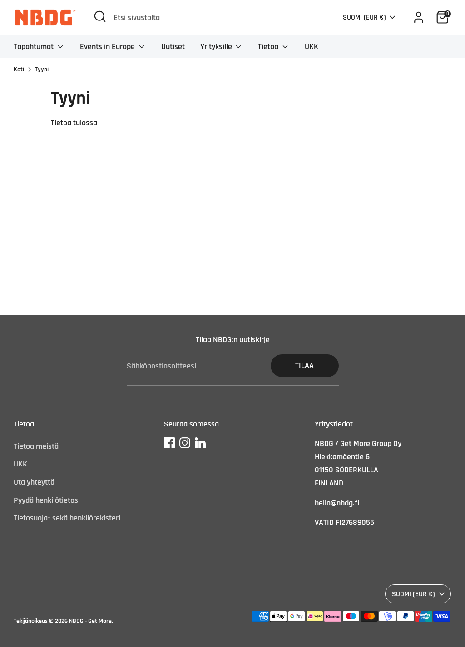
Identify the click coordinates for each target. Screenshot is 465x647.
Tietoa (269, 46)
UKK (311, 46)
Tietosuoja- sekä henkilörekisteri (67, 518)
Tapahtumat (34, 46)
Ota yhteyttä (34, 482)
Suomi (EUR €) (364, 17)
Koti (19, 69)
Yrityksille (217, 46)
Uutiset (173, 46)
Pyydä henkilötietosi (47, 500)
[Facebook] (169, 442)
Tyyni (42, 69)
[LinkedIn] (200, 442)
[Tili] (419, 17)
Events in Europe (108, 46)
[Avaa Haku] (100, 16)
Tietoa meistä (36, 446)
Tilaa (304, 365)
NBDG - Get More (90, 621)
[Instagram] (184, 442)
